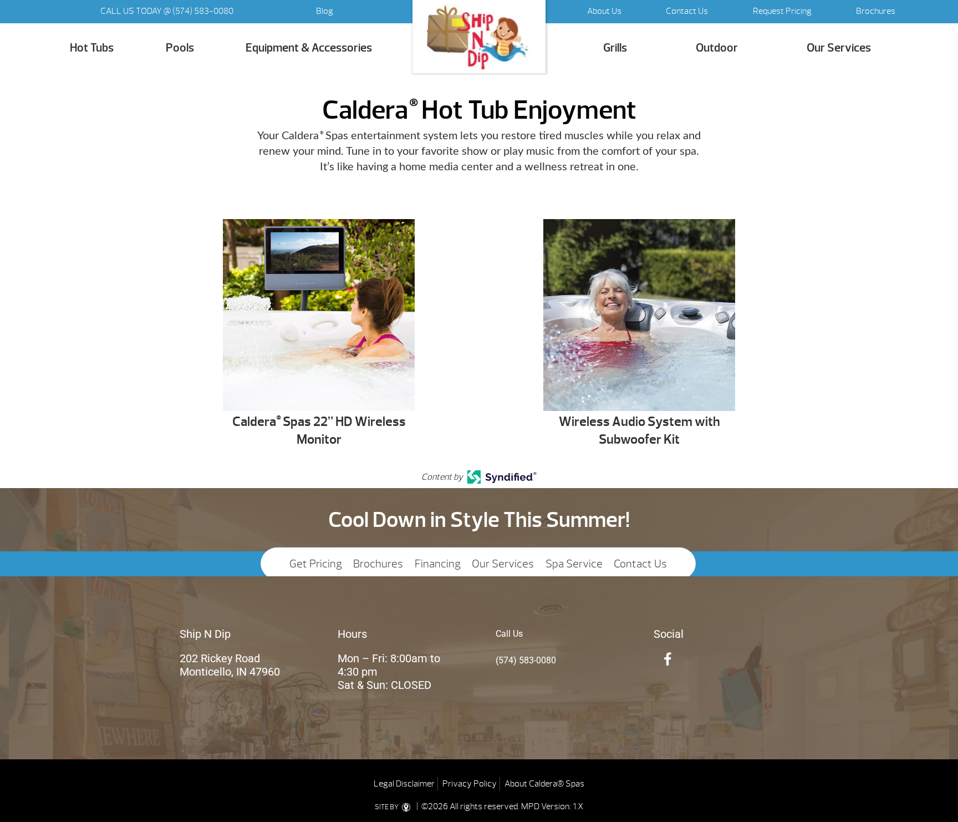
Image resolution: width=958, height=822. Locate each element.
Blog (324, 11)
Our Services (839, 47)
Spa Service (574, 564)
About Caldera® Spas (544, 783)
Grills (615, 47)
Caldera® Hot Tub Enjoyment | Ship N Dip (479, 37)
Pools (180, 47)
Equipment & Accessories (309, 47)
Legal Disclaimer (404, 783)
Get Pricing (315, 564)
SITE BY (387, 807)
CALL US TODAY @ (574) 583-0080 (166, 11)
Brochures (875, 11)
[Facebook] (667, 660)
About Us (604, 11)
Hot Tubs (92, 47)
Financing (438, 564)
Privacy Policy (469, 783)
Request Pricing (782, 11)
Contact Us (687, 11)
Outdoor (717, 47)
